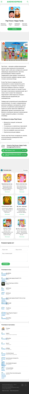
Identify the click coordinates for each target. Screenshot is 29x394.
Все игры (25, 170)
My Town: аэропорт (22, 206)
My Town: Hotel (7, 229)
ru (22, 385)
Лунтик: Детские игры (22, 184)
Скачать (14, 29)
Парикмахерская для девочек (9, 184)
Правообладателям (14, 390)
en (25, 385)
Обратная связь (5, 390)
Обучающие (24, 25)
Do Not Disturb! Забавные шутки (10, 206)
